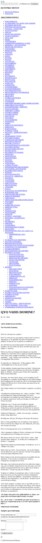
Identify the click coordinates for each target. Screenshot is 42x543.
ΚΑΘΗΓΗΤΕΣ (10, 85)
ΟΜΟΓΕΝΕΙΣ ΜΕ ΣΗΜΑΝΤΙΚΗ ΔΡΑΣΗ (19, 200)
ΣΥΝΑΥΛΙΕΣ (9, 300)
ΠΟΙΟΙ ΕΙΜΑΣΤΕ (11, 21)
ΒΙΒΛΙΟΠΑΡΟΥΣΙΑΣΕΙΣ (13, 243)
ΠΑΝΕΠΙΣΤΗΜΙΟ (11, 87)
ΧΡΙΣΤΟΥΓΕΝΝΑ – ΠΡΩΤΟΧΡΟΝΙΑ (18, 303)
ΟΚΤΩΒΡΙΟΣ (9, 65)
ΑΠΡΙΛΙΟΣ (9, 54)
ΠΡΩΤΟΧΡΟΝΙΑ (11, 185)
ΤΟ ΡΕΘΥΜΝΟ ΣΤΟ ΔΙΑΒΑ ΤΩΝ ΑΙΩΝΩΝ (20, 23)
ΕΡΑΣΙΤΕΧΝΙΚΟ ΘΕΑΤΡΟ (14, 149)
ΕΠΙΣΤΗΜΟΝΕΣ (15, 274)
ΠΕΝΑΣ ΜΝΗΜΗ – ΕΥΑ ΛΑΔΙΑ (16, 305)
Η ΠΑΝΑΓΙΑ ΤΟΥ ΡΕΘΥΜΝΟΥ (16, 191)
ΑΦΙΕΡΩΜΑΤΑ (10, 296)
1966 (10, 236)
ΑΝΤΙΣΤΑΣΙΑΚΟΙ (11, 30)
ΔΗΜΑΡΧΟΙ (9, 127)
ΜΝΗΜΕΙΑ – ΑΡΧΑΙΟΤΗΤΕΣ (15, 45)
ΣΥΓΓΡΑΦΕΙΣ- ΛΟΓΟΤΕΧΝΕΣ (15, 169)
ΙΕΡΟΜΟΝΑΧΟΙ (11, 78)
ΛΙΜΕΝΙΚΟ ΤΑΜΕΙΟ (12, 111)
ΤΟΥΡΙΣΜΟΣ (9, 101)
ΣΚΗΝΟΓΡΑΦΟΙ (11, 158)
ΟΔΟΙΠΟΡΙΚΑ (10, 225)
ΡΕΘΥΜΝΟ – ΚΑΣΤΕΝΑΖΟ (15, 218)
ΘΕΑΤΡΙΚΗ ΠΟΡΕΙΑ (12, 147)
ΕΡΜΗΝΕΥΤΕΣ (14, 283)
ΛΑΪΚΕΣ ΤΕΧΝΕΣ (11, 165)
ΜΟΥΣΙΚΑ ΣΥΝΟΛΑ (12, 143)
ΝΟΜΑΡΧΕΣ (9, 121)
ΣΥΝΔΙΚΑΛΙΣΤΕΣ (11, 114)
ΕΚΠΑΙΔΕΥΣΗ (10, 81)
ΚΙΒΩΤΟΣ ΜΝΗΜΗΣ (12, 196)
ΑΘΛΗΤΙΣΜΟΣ (10, 212)
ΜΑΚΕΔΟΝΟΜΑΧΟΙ (16, 256)
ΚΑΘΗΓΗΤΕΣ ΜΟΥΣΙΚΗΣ (14, 140)
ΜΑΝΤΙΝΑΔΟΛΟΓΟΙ (12, 174)
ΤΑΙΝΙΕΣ (8, 302)
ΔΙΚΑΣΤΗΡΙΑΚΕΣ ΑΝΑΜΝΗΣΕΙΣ (17, 92)
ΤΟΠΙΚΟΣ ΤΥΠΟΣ (11, 131)
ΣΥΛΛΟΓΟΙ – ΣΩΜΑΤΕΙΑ (14, 176)
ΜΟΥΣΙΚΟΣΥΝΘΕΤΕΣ (13, 141)
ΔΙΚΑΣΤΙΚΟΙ (9, 94)
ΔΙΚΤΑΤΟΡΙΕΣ (14, 263)
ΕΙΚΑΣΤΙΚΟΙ (9, 229)
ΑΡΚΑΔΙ (8, 32)
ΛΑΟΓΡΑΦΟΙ (9, 181)
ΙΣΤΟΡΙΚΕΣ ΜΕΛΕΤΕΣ (13, 25)
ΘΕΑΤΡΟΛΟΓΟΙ (10, 151)
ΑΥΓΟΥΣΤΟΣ (9, 61)
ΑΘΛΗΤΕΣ (9, 214)
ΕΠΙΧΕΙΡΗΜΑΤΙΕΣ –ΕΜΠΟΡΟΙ (16, 107)
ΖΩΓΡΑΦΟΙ (9, 161)
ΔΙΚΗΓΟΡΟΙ (9, 96)
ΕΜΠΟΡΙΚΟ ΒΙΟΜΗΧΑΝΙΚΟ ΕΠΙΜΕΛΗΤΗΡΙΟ (22, 103)
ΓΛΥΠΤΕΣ (8, 160)
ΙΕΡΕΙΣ (7, 74)
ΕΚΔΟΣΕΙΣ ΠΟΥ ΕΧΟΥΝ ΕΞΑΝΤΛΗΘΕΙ (19, 245)
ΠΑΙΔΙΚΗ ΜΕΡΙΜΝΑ (12, 249)
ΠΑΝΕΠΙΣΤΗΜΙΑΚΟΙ (12, 89)
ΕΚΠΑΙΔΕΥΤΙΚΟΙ (15, 269)
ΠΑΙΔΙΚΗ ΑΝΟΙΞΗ (12, 294)
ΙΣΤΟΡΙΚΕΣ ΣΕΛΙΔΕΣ (12, 252)
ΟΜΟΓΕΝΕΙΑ (10, 198)
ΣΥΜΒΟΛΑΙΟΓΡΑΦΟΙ (13, 98)
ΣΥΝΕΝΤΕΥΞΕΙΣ (11, 291)
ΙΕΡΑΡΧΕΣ (9, 72)
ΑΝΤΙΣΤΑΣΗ (13, 262)
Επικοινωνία (9, 13)
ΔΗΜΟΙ (7, 123)
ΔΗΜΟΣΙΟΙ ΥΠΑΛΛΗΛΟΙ (18, 289)
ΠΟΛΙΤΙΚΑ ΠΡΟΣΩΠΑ (13, 242)
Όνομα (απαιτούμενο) (8, 515)
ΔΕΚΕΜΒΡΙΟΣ (10, 69)
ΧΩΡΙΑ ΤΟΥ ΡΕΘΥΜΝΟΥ (14, 125)
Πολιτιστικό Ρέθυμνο (12, 12)
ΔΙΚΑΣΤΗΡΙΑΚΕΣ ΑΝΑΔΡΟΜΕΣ (16, 251)
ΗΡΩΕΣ (7, 40)
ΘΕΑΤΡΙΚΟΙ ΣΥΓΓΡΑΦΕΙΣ (14, 152)
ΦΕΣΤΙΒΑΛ (9, 178)
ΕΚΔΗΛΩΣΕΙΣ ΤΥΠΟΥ (13, 136)
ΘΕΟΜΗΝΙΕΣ (10, 222)
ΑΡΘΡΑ (7, 134)
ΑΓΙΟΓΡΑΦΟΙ (10, 163)
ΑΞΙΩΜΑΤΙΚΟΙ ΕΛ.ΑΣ (17, 276)
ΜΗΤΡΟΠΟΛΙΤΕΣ (15, 272)
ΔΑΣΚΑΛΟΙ (9, 83)
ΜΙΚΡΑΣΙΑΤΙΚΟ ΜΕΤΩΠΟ (18, 258)
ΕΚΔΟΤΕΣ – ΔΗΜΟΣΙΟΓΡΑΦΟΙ (16, 132)
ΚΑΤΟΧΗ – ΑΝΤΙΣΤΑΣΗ (14, 29)
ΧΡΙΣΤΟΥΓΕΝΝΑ (11, 183)
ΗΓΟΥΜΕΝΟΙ (10, 76)
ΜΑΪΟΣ (7, 56)
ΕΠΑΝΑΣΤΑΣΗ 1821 (16, 254)
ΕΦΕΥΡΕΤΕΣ (9, 116)
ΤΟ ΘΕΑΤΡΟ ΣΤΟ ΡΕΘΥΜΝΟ (15, 240)
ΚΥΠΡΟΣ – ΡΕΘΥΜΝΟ (13, 216)
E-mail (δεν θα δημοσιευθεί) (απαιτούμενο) (15, 517)
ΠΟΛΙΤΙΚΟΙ (9, 118)
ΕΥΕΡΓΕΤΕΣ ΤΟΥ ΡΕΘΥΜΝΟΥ (16, 247)
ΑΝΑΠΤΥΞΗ (9, 100)
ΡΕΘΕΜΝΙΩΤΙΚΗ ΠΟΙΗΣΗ (14, 227)
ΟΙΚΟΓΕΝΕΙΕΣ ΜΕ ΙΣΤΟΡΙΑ (15, 194)
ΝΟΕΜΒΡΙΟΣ (9, 67)
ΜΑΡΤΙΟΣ (8, 52)
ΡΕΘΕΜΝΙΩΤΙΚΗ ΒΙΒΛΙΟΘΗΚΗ (16, 167)
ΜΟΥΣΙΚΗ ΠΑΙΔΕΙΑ (12, 138)
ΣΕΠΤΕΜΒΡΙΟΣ (10, 63)
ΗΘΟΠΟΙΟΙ (9, 154)
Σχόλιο (3, 529)
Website (3, 521)
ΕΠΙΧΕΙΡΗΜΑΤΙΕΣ (16, 280)
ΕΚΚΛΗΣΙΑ (9, 70)
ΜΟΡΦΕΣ (8, 267)
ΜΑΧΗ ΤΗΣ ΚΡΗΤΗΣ (12, 34)
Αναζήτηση (34, 4)
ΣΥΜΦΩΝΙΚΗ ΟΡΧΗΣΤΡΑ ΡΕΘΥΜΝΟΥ (19, 307)
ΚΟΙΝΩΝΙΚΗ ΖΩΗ (11, 192)
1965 (10, 238)
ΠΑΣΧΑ (8, 189)
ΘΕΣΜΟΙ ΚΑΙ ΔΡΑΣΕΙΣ (13, 298)
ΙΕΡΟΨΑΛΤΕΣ (10, 80)
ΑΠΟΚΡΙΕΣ (9, 187)
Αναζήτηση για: (25, 4)
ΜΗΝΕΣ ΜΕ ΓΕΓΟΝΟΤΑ (14, 47)
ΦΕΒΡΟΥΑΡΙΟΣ (10, 50)
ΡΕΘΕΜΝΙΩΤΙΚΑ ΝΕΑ (17, 234)
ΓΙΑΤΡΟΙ (8, 209)
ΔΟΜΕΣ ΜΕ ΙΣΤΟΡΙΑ (12, 205)
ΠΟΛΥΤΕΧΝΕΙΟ (15, 265)
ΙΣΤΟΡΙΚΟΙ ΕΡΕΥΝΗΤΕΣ (14, 171)
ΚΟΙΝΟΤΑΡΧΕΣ (10, 129)
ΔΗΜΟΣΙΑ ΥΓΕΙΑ (11, 207)
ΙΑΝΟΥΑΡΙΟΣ (10, 49)
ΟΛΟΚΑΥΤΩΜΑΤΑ (12, 36)
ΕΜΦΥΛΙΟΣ (13, 278)
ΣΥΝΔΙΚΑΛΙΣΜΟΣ (11, 112)
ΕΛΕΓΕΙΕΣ (9, 203)
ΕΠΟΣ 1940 (9, 38)
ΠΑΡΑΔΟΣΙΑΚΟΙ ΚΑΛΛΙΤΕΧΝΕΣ (17, 145)
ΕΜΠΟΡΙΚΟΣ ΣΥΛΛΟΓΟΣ (14, 105)
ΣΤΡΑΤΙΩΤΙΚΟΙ (10, 41)
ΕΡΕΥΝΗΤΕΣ (14, 271)
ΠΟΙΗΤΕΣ (8, 172)
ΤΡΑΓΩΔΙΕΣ (9, 202)
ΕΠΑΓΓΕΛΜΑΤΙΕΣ (11, 109)
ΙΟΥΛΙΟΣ (8, 60)
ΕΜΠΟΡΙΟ (8, 223)
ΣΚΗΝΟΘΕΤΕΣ (10, 156)
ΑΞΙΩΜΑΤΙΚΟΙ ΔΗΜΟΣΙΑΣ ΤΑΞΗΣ (17, 43)
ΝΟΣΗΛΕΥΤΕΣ (10, 211)
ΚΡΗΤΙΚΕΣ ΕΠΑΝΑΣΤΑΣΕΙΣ (15, 27)
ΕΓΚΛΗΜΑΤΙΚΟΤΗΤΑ (13, 90)
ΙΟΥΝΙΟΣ (8, 58)
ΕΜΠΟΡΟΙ (13, 282)
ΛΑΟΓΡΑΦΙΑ (9, 180)
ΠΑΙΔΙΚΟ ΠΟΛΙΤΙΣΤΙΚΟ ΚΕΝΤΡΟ (17, 292)
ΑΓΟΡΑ (7, 220)
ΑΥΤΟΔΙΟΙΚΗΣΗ (11, 120)
